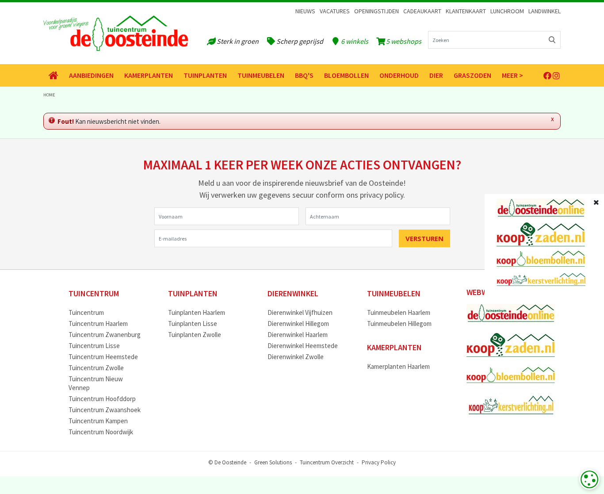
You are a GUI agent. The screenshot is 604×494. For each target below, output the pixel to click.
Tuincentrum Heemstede (103, 356)
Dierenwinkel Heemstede (303, 345)
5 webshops (403, 41)
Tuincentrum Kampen (98, 421)
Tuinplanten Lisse (192, 323)
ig (556, 75)
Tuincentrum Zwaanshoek (105, 410)
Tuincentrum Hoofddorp (102, 398)
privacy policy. (382, 195)
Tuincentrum (86, 312)
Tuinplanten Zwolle (194, 334)
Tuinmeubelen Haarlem (398, 312)
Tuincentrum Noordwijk (101, 432)
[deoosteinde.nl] (115, 33)
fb (547, 75)
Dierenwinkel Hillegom (298, 323)
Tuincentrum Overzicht (327, 462)
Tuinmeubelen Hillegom (399, 323)
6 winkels (354, 41)
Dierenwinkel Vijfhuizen (300, 312)
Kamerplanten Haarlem (398, 366)
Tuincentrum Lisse (94, 345)
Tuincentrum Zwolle (96, 368)
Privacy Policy (379, 462)
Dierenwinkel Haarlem (298, 334)
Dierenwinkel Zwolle (296, 356)
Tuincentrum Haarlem (98, 323)
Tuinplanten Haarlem (196, 312)
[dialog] (589, 479)
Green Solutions (273, 462)
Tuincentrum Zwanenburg (105, 334)
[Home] (53, 75)
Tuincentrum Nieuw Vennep (96, 383)
